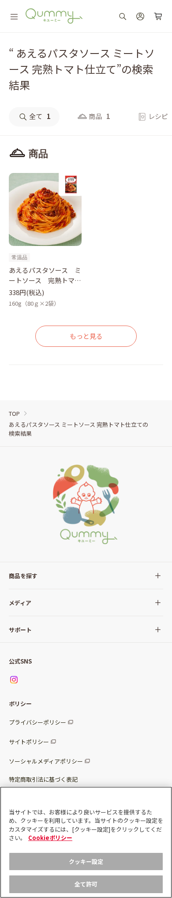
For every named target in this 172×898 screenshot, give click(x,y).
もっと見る (86, 336)
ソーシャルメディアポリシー (46, 761)
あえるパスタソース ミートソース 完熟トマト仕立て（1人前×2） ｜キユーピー (45, 275)
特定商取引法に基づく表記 (43, 779)
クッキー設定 (86, 861)
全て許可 (86, 884)
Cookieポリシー (50, 837)
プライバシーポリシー (37, 722)
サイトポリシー (29, 741)
